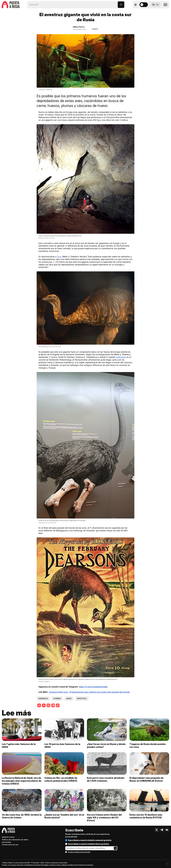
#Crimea (57, 698)
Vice (59, 256)
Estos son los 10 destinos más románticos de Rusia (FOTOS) (145, 816)
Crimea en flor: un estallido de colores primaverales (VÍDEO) (60, 779)
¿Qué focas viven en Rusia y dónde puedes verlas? (106, 745)
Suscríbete (74, 830)
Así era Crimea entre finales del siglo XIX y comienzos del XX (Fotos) (104, 817)
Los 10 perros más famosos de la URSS (62, 745)
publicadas (121, 357)
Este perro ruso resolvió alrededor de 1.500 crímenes (106, 779)
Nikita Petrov (79, 27)
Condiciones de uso (10, 845)
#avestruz (82, 698)
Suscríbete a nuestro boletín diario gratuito (88, 844)
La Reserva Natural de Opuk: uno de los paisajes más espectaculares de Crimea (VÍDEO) (21, 781)
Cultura (95, 29)
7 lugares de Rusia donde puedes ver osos (147, 745)
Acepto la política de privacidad (79, 852)
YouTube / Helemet (45, 90)
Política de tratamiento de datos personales (15, 841)
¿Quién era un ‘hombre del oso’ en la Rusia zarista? (64, 816)
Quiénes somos (8, 837)
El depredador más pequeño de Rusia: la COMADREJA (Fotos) (146, 779)
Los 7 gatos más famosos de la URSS (19, 745)
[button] (116, 3)
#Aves (68, 698)
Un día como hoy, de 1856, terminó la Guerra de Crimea (22, 816)
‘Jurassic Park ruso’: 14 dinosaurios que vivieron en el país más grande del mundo (89, 692)
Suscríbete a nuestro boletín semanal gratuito (89, 840)
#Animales (43, 698)
